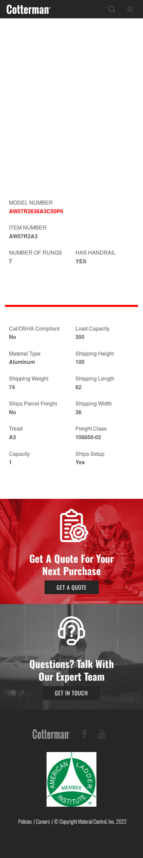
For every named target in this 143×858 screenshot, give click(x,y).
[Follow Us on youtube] (101, 735)
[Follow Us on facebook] (84, 735)
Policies (25, 821)
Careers (43, 821)
